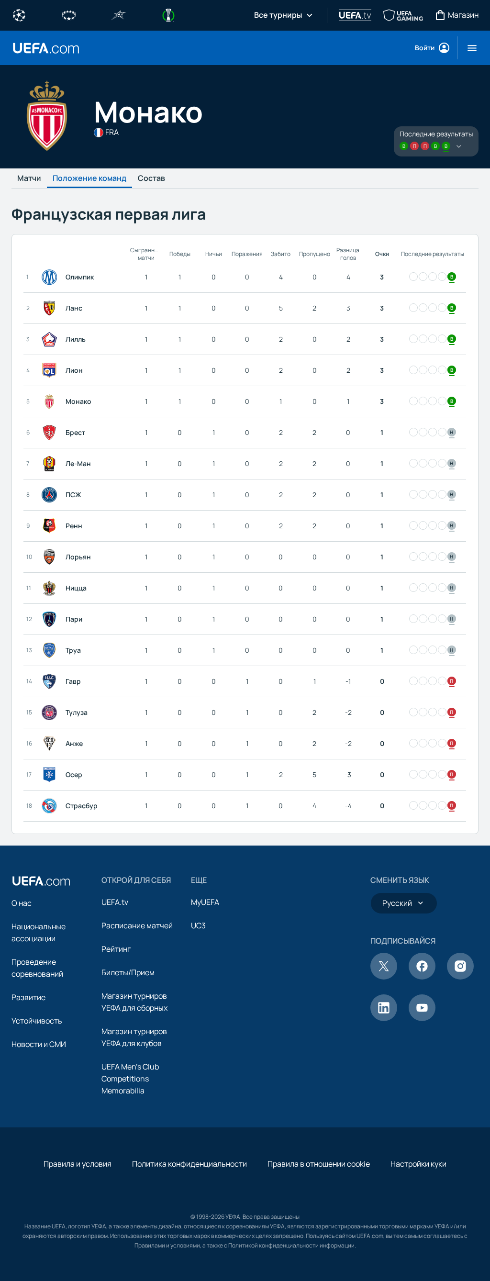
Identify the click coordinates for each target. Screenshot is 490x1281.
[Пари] (51, 619)
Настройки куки (418, 1163)
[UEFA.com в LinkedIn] (383, 1018)
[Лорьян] (51, 557)
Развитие (28, 997)
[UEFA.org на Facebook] (422, 976)
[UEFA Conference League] (168, 14)
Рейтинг (116, 949)
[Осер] (51, 774)
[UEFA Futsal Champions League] (118, 14)
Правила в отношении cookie (318, 1163)
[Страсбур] (51, 805)
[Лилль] (51, 339)
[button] (468, 48)
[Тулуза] (51, 712)
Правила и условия (77, 1163)
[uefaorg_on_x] (383, 976)
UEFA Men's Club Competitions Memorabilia (130, 1078)
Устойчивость (36, 1020)
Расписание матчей (137, 925)
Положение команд (89, 178)
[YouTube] (422, 1018)
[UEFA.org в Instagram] (460, 976)
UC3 (198, 925)
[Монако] (51, 401)
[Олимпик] (51, 277)
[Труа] (51, 650)
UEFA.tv (114, 902)
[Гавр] (51, 681)
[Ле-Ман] (51, 463)
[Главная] (41, 881)
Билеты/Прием (128, 972)
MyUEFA (205, 902)
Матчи (29, 178)
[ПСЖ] (51, 494)
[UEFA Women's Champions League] (69, 14)
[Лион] (51, 370)
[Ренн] (51, 526)
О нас (21, 903)
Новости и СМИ (38, 1044)
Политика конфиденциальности (189, 1163)
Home (45, 48)
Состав (151, 178)
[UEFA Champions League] (19, 14)
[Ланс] (51, 308)
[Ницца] (51, 588)
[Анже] (51, 743)
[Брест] (51, 432)
